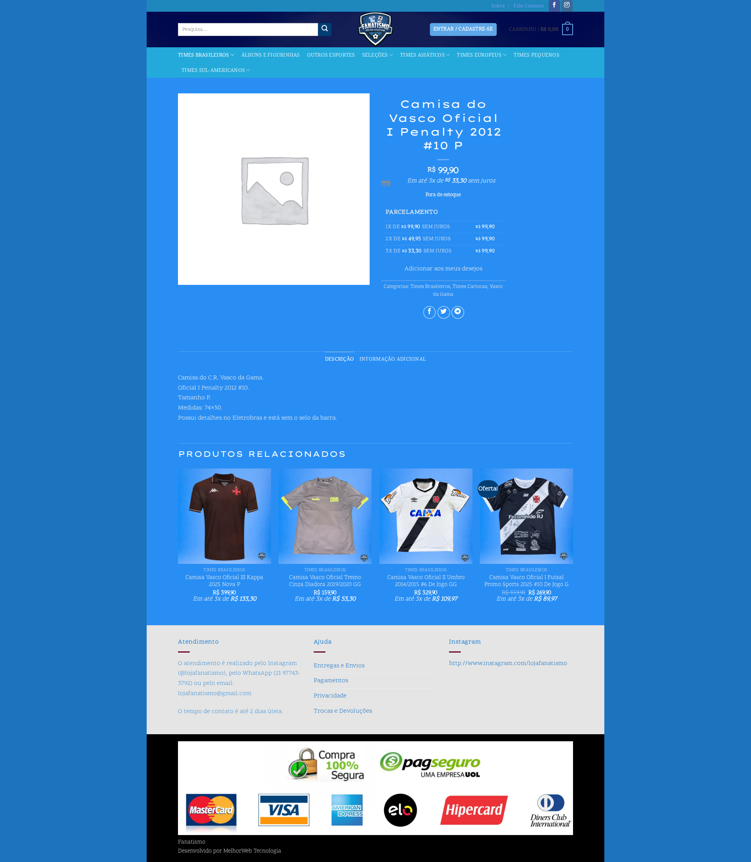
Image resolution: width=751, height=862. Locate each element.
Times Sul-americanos (213, 70)
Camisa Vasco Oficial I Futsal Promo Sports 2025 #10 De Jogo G (526, 581)
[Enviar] (324, 29)
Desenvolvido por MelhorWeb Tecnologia (229, 851)
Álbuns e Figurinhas (270, 55)
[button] (541, 30)
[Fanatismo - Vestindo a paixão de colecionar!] (375, 29)
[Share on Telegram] (457, 312)
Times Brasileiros (203, 55)
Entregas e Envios (339, 666)
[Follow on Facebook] (554, 6)
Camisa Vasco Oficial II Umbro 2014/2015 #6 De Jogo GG (426, 581)
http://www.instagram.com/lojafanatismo (508, 663)
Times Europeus (479, 55)
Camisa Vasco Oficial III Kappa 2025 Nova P (224, 581)
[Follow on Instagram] (567, 6)
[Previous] (178, 546)
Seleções (375, 55)
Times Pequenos (536, 55)
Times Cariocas (470, 286)
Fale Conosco (529, 6)
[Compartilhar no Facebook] (429, 312)
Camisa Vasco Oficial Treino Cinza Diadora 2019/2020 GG (325, 581)
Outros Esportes (331, 55)
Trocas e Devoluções (343, 711)
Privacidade (330, 696)
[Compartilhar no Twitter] (443, 312)
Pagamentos (331, 680)
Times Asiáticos (422, 55)
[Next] (573, 546)
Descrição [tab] (339, 359)
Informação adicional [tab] (392, 359)
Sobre (498, 6)
